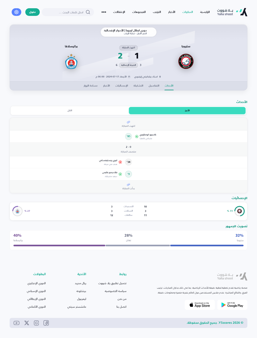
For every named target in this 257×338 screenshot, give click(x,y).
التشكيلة (138, 85)
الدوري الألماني (37, 306)
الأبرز (187, 110)
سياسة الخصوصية (115, 291)
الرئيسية (205, 12)
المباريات (188, 12)
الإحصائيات (121, 85)
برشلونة (81, 291)
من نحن (122, 298)
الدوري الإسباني (36, 291)
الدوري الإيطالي (37, 298)
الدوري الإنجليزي (37, 283)
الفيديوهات (139, 12)
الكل (70, 110)
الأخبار (171, 12)
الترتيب (157, 12)
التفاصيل (154, 85)
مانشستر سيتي (76, 306)
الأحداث (169, 85)
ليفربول (81, 298)
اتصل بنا (121, 306)
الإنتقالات (119, 12)
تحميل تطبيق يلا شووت (112, 283)
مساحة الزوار (91, 85)
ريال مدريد (80, 283)
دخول (32, 12)
